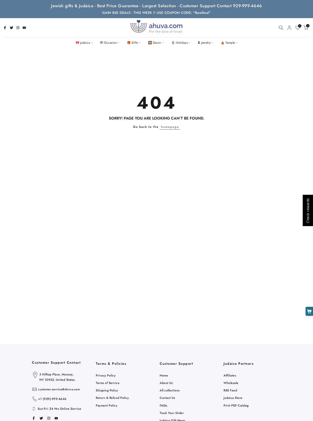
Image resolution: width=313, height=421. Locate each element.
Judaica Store (233, 398)
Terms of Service (107, 383)
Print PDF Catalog (236, 405)
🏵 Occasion (108, 42)
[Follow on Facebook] (5, 27)
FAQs (163, 405)
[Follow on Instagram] (17, 27)
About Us (166, 383)
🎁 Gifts (132, 42)
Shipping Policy (107, 390)
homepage (170, 127)
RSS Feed (230, 390)
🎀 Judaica (83, 42)
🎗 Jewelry (204, 42)
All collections (170, 390)
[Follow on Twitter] (11, 27)
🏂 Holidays (179, 42)
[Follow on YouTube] (24, 27)
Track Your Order (172, 413)
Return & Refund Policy (112, 398)
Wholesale (231, 383)
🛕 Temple (228, 42)
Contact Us (167, 398)
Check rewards (307, 210)
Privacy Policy (106, 375)
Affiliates (230, 375)
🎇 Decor (154, 42)
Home (164, 375)
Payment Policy (106, 405)
